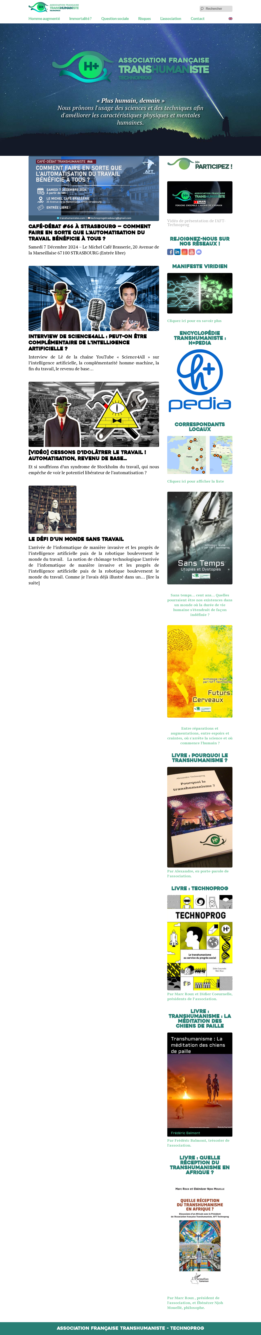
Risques (144, 18)
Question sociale (115, 18)
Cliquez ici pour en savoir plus (194, 320)
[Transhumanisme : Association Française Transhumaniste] (54, 7)
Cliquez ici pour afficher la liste (195, 481)
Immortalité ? (80, 18)
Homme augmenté (44, 18)
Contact (198, 18)
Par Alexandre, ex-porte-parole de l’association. (198, 873)
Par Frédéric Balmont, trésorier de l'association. (198, 1143)
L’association (170, 18)
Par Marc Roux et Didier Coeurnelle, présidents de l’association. (199, 996)
